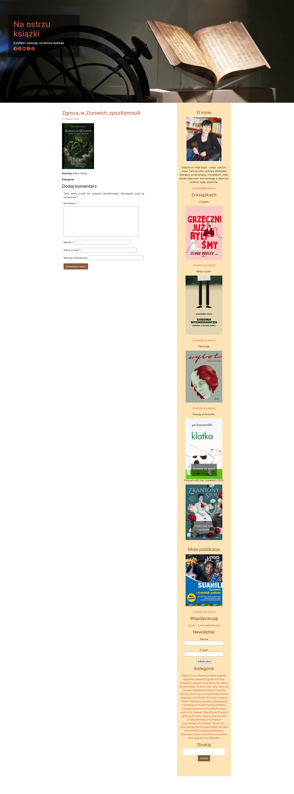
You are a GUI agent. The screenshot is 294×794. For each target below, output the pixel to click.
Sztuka (197, 734)
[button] (188, 442)
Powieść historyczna (204, 715)
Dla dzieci (222, 682)
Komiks (202, 697)
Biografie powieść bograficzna (201, 679)
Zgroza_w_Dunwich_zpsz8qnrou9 (101, 113)
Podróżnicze (189, 704)
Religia (214, 726)
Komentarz (71, 203)
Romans (223, 726)
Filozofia (220, 690)
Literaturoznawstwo (200, 701)
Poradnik (210, 708)
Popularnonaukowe (193, 708)
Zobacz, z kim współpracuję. (204, 625)
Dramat (201, 686)
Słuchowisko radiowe (196, 730)
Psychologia (202, 726)
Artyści (194, 675)
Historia (184, 693)
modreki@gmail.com (204, 188)
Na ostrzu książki (31, 29)
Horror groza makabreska (205, 693)
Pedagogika (220, 701)
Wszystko (214, 737)
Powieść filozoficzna (205, 712)
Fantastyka (198, 690)
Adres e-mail (72, 250)
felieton (210, 690)
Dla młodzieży (187, 686)
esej (208, 686)
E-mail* (204, 650)
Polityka (211, 704)
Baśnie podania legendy (212, 675)
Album (185, 675)
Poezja (201, 704)
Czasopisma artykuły (203, 682)
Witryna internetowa (75, 257)
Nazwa (69, 242)
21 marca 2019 (70, 118)
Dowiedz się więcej (204, 265)
